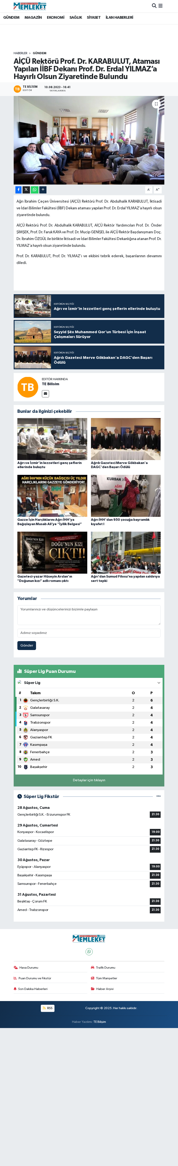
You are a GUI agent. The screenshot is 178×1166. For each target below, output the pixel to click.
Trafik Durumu (105, 967)
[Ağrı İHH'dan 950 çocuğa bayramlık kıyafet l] (126, 496)
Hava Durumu (29, 967)
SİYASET (94, 18)
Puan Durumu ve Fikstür (35, 978)
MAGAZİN (33, 18)
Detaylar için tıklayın (89, 780)
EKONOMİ (55, 18)
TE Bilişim (99, 1021)
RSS (50, 1008)
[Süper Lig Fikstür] (159, 796)
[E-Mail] (45, 393)
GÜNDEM (11, 18)
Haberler (20, 53)
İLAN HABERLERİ (119, 18)
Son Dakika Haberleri (33, 989)
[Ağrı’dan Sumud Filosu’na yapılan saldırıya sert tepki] (126, 552)
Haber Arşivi (105, 989)
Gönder (26, 645)
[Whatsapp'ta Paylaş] (34, 189)
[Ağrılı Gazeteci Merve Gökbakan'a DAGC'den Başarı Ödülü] (126, 439)
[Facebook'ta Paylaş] (18, 189)
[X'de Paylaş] (26, 189)
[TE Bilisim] (27, 387)
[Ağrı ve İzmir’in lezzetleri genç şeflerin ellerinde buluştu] (52, 439)
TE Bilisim (50, 384)
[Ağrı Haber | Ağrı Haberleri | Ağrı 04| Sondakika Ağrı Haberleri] (30, 6)
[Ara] (154, 6)
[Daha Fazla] (42, 189)
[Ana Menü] (160, 6)
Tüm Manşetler (106, 978)
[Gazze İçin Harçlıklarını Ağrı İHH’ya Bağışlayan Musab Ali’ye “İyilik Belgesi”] (52, 496)
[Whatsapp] (89, 951)
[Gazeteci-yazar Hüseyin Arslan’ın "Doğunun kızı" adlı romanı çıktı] (52, 552)
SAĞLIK (75, 18)
